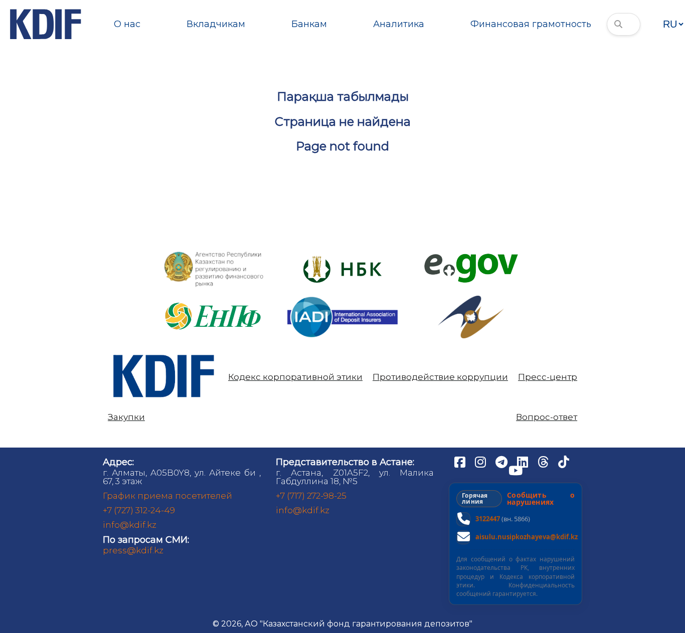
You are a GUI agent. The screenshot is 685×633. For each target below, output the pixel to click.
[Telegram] (502, 462)
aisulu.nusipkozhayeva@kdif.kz (526, 536)
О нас (127, 24)
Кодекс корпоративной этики (295, 377)
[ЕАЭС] (471, 299)
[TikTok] (563, 462)
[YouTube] (515, 470)
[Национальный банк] (214, 254)
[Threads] (544, 462)
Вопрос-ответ (546, 417)
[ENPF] (214, 299)
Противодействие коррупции (440, 377)
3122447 (487, 518)
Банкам (309, 24)
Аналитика (398, 24)
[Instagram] (481, 462)
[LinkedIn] (523, 462)
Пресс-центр (547, 377)
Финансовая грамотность (530, 24)
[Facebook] (460, 462)
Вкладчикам (216, 24)
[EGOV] (471, 257)
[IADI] (342, 296)
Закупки (126, 417)
